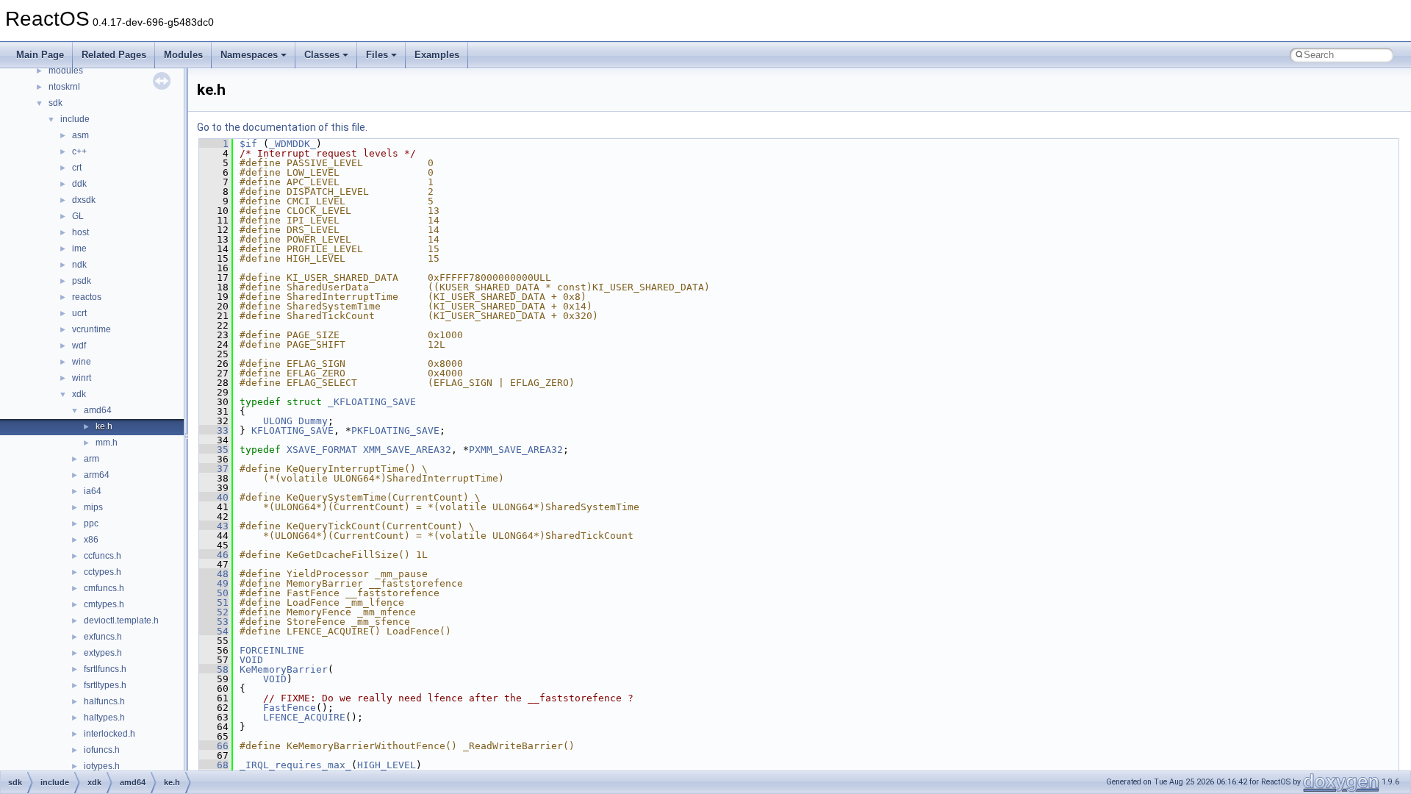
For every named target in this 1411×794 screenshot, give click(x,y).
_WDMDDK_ (292, 143)
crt (77, 167)
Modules (183, 54)
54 (214, 631)
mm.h (107, 442)
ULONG (277, 420)
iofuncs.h (102, 750)
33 (214, 430)
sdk (55, 103)
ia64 (92, 491)
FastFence (289, 707)
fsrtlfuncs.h (105, 669)
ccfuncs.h (102, 556)
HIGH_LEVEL (386, 764)
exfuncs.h (103, 637)
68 (214, 764)
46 (214, 554)
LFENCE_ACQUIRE (304, 717)
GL (78, 216)
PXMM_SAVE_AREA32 (516, 449)
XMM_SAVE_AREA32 (407, 449)
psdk (81, 281)
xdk (79, 394)
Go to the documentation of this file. (282, 127)
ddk (79, 184)
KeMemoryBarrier (284, 669)
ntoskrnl (64, 87)
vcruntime (91, 329)
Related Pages (114, 54)
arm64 (96, 475)
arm (91, 459)
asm (80, 135)
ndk (79, 265)
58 (214, 669)
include (75, 119)
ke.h (104, 426)
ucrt (79, 313)
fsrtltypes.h (105, 685)
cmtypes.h (104, 604)
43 (214, 526)
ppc (91, 523)
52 (214, 612)
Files (377, 54)
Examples (436, 54)
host (80, 232)
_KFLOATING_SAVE (372, 401)
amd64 (98, 410)
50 (214, 592)
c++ (79, 151)
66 (214, 745)
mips (93, 507)
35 (214, 449)
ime (79, 248)
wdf (79, 345)
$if (248, 143)
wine (81, 362)
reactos (86, 297)
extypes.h (103, 653)
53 (214, 621)
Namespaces (249, 54)
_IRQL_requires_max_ (295, 764)
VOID (251, 659)
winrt (81, 378)
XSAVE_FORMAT (322, 449)
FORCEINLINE (272, 650)
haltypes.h (104, 717)
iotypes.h (102, 766)
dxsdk (84, 200)
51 (214, 602)
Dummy (313, 420)
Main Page (40, 54)
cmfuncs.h (104, 588)
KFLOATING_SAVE (292, 430)
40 (214, 497)
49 (214, 583)
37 (214, 468)
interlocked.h (109, 734)
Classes (322, 54)
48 (214, 573)
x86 (91, 539)
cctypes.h (102, 572)
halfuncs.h (104, 701)
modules (66, 70)
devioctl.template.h (121, 620)
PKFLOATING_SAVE (395, 430)
